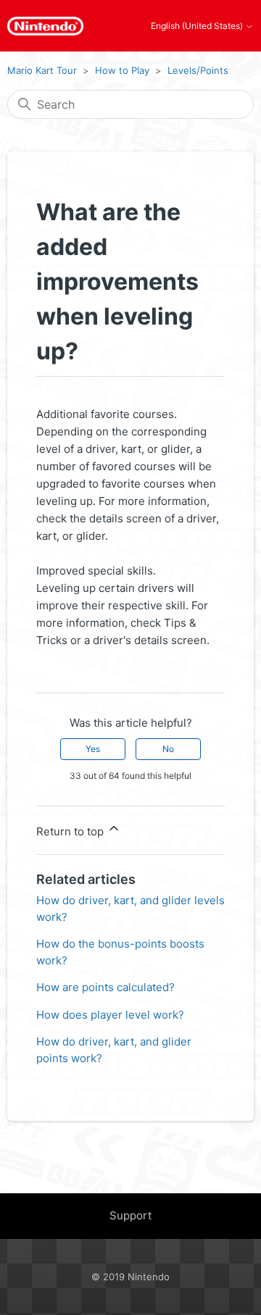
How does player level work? (110, 1015)
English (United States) (198, 26)
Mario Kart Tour (42, 70)
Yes (93, 748)
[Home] (45, 26)
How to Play (122, 70)
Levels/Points (197, 70)
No (168, 748)
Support (130, 1215)
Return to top (71, 831)
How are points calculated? (105, 987)
